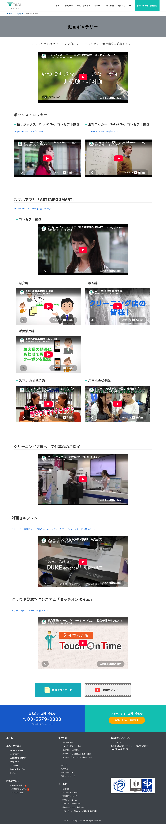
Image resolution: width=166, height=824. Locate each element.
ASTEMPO (14, 754)
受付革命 (62, 737)
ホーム (9, 737)
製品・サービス (13, 745)
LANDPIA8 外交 (17, 785)
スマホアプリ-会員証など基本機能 (76, 754)
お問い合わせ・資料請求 (127, 720)
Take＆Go (14, 765)
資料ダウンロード (68, 776)
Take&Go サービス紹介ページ (103, 131)
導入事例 (64, 769)
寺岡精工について (69, 796)
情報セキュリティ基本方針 (73, 807)
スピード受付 (67, 742)
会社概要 (66, 789)
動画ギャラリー (67, 772)
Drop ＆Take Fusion (18, 769)
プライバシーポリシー (71, 803)
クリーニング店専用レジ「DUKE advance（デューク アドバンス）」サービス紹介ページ (53, 529)
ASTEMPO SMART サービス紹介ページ (32, 208)
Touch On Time (16, 793)
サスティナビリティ (70, 792)
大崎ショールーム (69, 800)
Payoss (13, 773)
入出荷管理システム (18, 789)
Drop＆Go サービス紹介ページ (28, 131)
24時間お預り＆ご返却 (71, 746)
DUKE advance (16, 750)
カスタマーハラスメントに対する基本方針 (79, 811)
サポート (64, 765)
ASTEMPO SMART (18, 758)
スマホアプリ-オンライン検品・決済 (77, 757)
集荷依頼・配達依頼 (70, 750)
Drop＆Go (14, 761)
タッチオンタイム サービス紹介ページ (30, 610)
